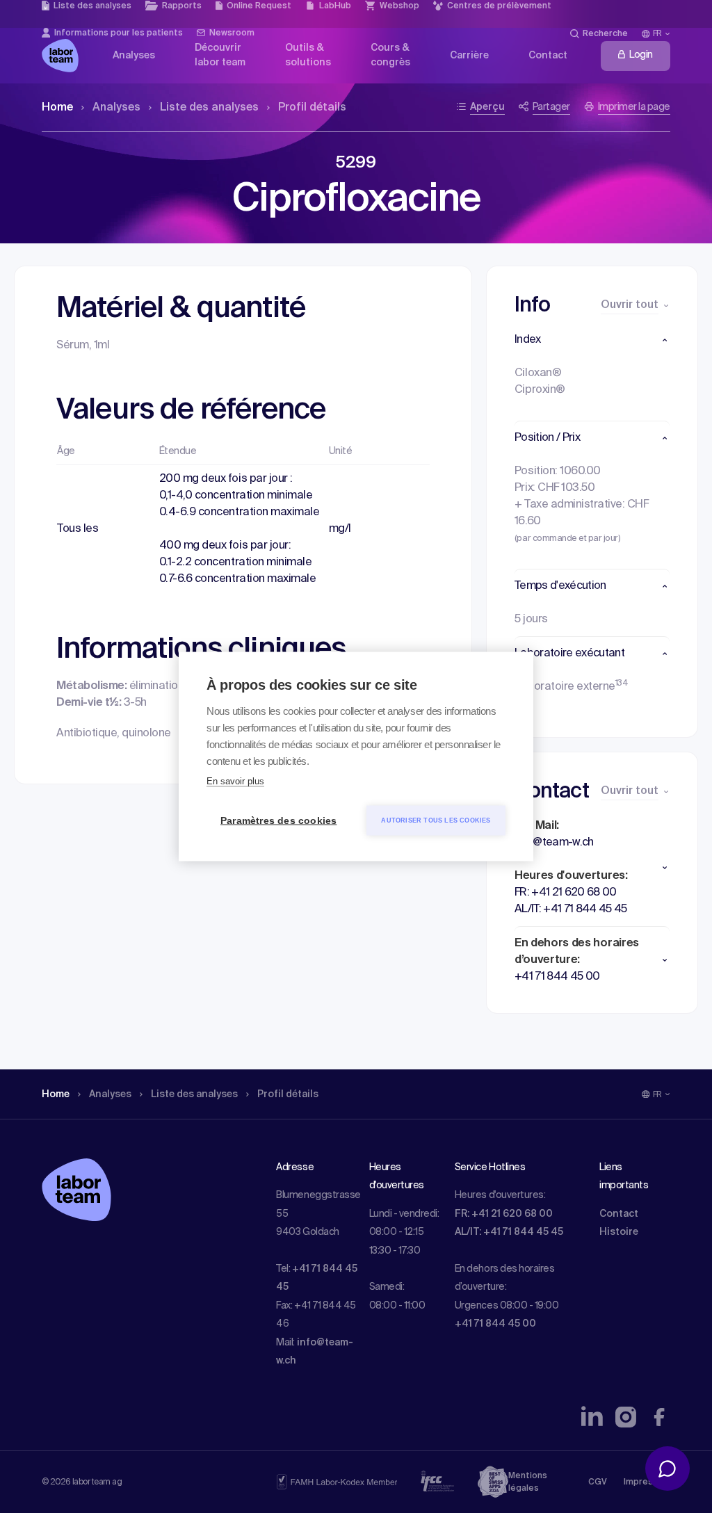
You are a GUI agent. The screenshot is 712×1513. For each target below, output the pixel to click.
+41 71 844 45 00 (495, 1324)
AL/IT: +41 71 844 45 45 (509, 1232)
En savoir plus (235, 781)
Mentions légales (527, 1482)
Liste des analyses (209, 107)
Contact (618, 1214)
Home (57, 107)
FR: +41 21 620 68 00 (504, 1214)
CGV (597, 1482)
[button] (592, 340)
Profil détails (312, 107)
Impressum (647, 1482)
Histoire (618, 1232)
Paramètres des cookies (278, 821)
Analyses (116, 107)
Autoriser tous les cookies (435, 820)
